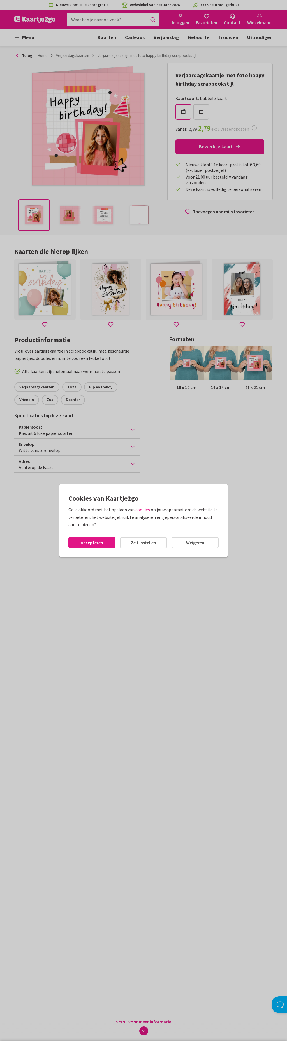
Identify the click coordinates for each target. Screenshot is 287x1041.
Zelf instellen (143, 542)
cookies (142, 509)
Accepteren (92, 542)
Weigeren (195, 542)
